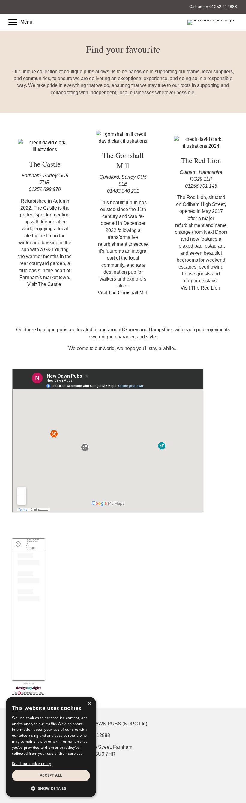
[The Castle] (45, 145)
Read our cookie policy (31, 763)
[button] (44, 284)
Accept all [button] (51, 775)
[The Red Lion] (201, 142)
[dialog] (51, 747)
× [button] (89, 703)
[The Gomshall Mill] (123, 137)
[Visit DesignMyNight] (28, 689)
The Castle (45, 207)
